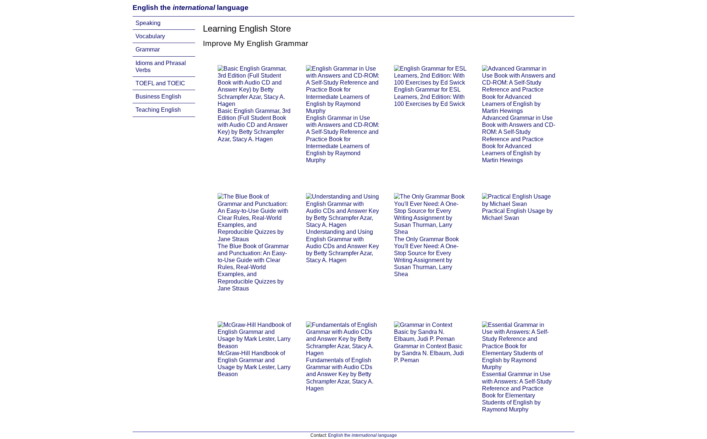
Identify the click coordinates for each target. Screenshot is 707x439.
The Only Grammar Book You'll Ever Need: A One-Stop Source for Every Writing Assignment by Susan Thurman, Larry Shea (426, 256)
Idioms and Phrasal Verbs (161, 66)
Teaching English (158, 110)
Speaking (148, 23)
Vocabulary (150, 36)
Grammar (148, 49)
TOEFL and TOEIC (160, 83)
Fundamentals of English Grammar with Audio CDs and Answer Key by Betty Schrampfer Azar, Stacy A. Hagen (339, 374)
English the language (191, 7)
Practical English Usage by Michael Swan (517, 214)
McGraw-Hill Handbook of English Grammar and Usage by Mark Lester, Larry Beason (254, 364)
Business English (158, 96)
